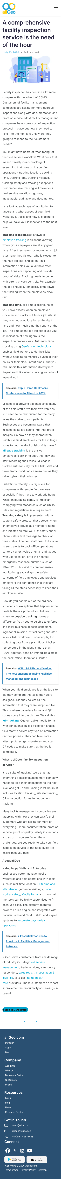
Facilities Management (15, 1008)
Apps (8, 1046)
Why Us (9, 1068)
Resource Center (14, 1110)
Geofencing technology (37, 344)
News (8, 1105)
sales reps (25, 971)
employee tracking (14, 238)
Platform (9, 1041)
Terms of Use (11, 1168)
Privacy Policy (28, 1168)
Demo (8, 1050)
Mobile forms (30, 892)
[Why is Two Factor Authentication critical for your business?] (24, 1020)
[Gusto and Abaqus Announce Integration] (36, 1020)
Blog (7, 1101)
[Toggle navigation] (56, 8)
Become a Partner (14, 1073)
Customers (11, 1078)
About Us (10, 1064)
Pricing (9, 1083)
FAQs (8, 1096)
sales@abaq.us (20, 1123)
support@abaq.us (21, 1129)
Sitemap (42, 1168)
